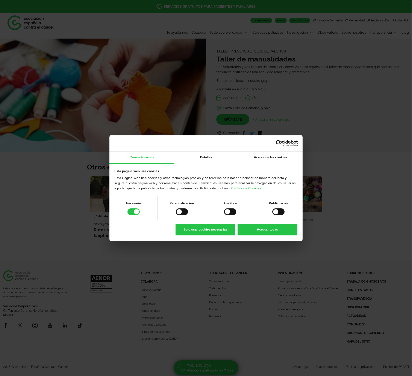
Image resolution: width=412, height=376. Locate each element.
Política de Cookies (245, 188)
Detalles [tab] (206, 157)
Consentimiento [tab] (142, 157)
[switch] (182, 211)
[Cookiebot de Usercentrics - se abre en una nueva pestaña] (279, 143)
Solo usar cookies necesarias (205, 229)
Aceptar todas (267, 229)
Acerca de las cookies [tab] (270, 157)
